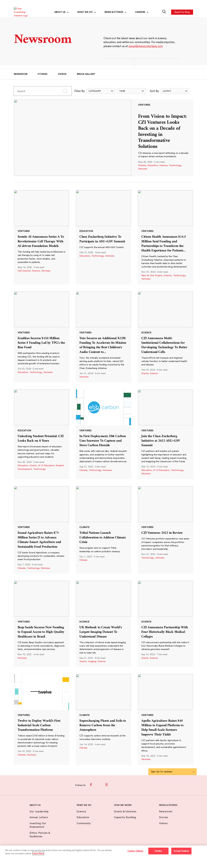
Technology (175, 165)
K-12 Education (46, 465)
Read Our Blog (182, 12)
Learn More (38, 853)
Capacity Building (125, 817)
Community (84, 823)
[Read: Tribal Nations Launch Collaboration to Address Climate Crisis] (103, 529)
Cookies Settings (135, 851)
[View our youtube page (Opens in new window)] (129, 784)
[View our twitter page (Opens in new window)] (121, 784)
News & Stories (114, 12)
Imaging (92, 661)
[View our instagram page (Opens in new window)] (99, 784)
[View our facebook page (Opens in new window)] (91, 784)
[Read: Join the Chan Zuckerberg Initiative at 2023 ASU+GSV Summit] (165, 434)
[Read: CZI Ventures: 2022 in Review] (165, 529)
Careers (140, 12)
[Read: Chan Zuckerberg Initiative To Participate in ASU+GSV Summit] (103, 237)
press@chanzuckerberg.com (146, 46)
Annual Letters (39, 817)
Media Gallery (86, 74)
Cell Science (24, 270)
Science (163, 165)
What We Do (85, 12)
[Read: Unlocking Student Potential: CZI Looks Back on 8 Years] (41, 434)
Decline (158, 851)
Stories (42, 74)
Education (152, 165)
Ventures (142, 168)
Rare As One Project (151, 275)
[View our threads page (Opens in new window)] (106, 784)
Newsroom (20, 74)
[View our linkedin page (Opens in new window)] (114, 784)
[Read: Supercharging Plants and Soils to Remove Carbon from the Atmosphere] (103, 719)
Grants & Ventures (125, 811)
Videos (62, 74)
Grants (144, 373)
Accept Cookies (181, 851)
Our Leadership (39, 811)
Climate (142, 165)
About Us (60, 12)
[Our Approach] (23, 12)
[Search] (164, 12)
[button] (100, 91)
